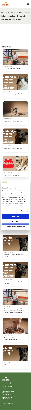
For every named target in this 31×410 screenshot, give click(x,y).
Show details (21, 211)
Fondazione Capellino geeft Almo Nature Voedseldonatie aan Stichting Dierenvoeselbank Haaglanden (15, 310)
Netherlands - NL (10, 403)
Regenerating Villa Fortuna (12, 175)
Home (2, 12)
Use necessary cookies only (15, 226)
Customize (14, 221)
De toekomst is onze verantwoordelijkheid (10, 339)
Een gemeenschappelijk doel (12, 69)
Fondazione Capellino (17, 12)
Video (7, 12)
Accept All (15, 216)
